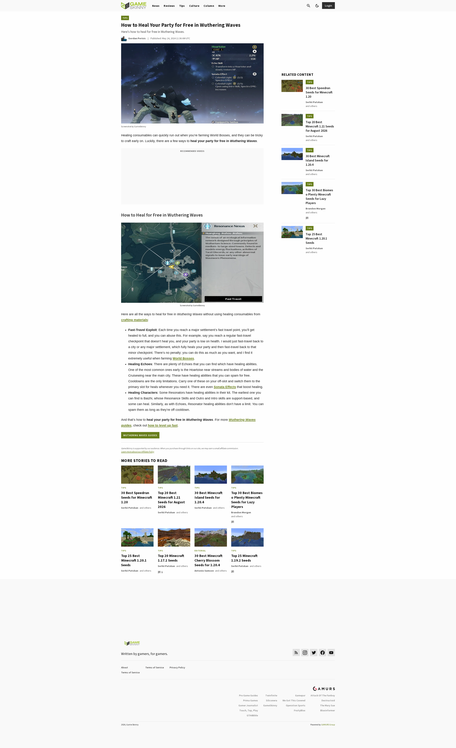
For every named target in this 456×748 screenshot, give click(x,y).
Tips (182, 5)
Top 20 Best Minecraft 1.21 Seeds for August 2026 (171, 499)
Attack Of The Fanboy (323, 695)
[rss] (296, 652)
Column (209, 5)
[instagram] (305, 652)
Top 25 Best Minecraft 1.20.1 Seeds (134, 560)
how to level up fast (163, 425)
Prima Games (250, 700)
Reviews (169, 5)
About (124, 667)
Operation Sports (295, 705)
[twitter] (313, 652)
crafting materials (134, 320)
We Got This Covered (294, 700)
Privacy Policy (177, 667)
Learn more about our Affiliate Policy (137, 451)
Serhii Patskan (129, 507)
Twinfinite (271, 695)
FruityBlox (299, 710)
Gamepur (300, 695)
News (155, 5)
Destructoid (328, 700)
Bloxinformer (327, 710)
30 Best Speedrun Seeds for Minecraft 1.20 (136, 497)
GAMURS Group (328, 724)
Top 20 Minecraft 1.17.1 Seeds (171, 557)
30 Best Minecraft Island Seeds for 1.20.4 (208, 497)
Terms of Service (154, 667)
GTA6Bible (252, 715)
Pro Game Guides (248, 695)
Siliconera (271, 700)
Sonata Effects (225, 387)
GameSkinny (270, 705)
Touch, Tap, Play (248, 710)
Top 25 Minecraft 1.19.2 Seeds (244, 557)
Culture (194, 5)
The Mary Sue (327, 705)
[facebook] (322, 652)
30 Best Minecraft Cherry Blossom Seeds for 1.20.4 (208, 560)
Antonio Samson (204, 570)
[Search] (308, 5)
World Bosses (183, 358)
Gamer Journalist (248, 705)
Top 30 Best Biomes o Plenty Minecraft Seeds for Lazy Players (247, 499)
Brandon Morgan (241, 512)
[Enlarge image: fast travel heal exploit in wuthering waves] (259, 227)
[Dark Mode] (317, 5)
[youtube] (331, 652)
